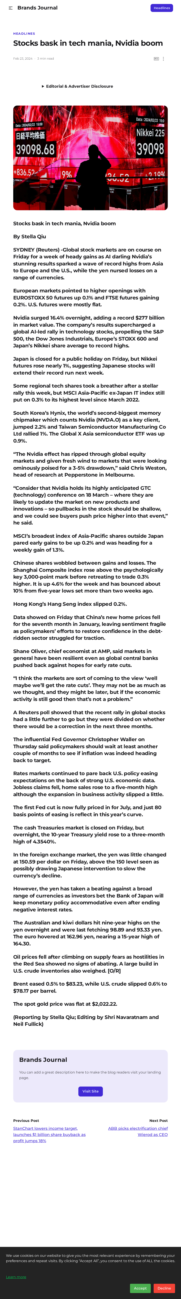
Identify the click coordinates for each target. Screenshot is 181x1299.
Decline (164, 1288)
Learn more (16, 1277)
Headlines (162, 8)
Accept (140, 1288)
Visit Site (91, 1091)
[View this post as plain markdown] (156, 58)
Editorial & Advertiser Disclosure (79, 86)
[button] (10, 8)
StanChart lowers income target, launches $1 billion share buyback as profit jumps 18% (49, 1134)
